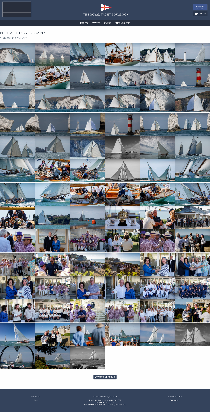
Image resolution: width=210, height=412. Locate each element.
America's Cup (122, 23)
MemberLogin (200, 7)
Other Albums (105, 377)
